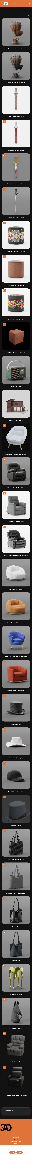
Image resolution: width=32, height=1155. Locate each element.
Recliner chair (16, 1062)
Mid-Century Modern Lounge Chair (16, 454)
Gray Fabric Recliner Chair (16, 521)
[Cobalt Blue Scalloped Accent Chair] (16, 640)
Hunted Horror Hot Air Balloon (16, 82)
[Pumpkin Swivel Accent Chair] (16, 606)
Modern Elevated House (16, 420)
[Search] (15, 3)
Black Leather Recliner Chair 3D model (16, 555)
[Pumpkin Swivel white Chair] (16, 572)
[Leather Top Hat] (16, 708)
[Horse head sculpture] (16, 1011)
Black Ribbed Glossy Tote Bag (16, 859)
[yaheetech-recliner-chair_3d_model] (16, 1079)
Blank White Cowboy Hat (15, 758)
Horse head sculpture (15, 1028)
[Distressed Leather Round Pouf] (16, 268)
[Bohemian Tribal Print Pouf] (16, 302)
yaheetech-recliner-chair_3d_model (16, 1095)
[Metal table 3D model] (16, 978)
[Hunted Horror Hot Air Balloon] (16, 66)
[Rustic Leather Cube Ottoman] (16, 336)
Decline (19, 1152)
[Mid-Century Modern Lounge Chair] (16, 437)
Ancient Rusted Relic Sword (16, 116)
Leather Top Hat (16, 724)
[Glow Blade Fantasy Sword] (16, 201)
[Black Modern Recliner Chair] (16, 471)
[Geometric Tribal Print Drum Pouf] (16, 235)
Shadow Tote (16, 927)
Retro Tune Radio (16, 386)
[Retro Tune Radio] (16, 370)
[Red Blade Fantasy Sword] (16, 133)
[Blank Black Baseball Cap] (16, 775)
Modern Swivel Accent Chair (16, 690)
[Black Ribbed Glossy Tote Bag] (16, 843)
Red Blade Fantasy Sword (16, 150)
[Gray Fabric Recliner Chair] (16, 505)
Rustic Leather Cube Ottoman (16, 353)
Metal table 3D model (16, 994)
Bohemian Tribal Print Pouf (16, 319)
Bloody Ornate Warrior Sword (16, 184)
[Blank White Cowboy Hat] (16, 741)
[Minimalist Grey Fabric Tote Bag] (16, 876)
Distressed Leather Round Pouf (16, 285)
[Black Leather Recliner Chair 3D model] (16, 539)
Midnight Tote (16, 960)
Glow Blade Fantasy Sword (16, 217)
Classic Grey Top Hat (16, 825)
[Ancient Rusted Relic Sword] (16, 100)
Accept (12, 1152)
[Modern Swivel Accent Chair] (16, 674)
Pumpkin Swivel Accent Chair (16, 623)
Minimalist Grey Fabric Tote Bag (16, 893)
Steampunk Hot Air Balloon (16, 49)
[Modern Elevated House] (16, 404)
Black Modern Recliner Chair (16, 488)
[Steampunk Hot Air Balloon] (16, 32)
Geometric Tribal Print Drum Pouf (16, 251)
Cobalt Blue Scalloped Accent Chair (16, 656)
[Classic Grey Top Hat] (16, 809)
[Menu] (29, 3)
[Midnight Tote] (16, 944)
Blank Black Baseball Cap (16, 792)
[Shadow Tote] (16, 910)
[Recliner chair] (16, 1045)
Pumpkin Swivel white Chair (16, 589)
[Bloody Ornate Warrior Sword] (16, 167)
